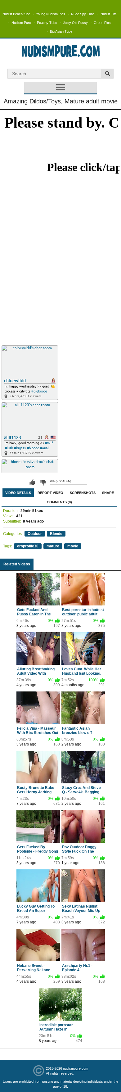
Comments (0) (59, 502)
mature (53, 546)
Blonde (56, 534)
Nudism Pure (21, 23)
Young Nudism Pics (50, 14)
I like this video (32, 482)
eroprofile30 (27, 546)
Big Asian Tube (61, 31)
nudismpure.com (75, 1068)
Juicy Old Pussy (75, 23)
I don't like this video (43, 482)
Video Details (18, 493)
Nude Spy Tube (83, 14)
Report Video (50, 493)
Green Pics (102, 23)
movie (72, 546)
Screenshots (83, 493)
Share (108, 493)
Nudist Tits (109, 14)
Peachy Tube (47, 23)
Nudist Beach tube (16, 14)
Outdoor (35, 534)
